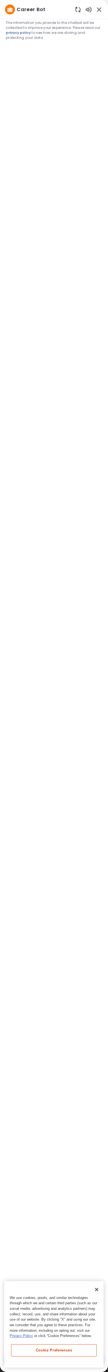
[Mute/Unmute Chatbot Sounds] (88, 9)
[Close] (97, 1289)
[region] (54, 683)
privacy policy (18, 32)
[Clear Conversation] (78, 9)
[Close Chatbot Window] (99, 9)
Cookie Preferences (54, 1350)
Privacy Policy (21, 1336)
